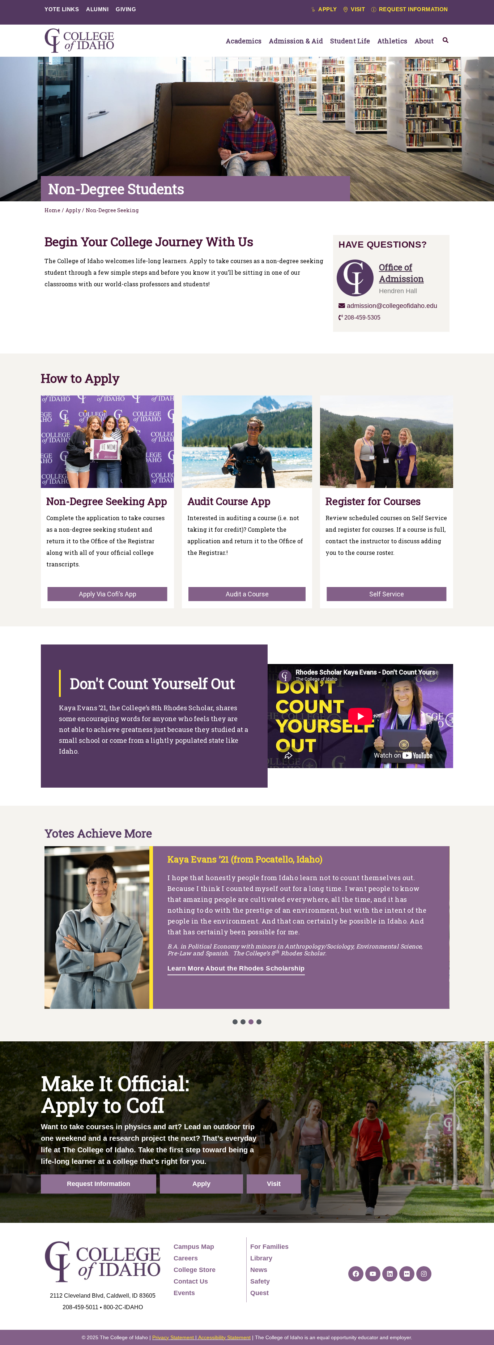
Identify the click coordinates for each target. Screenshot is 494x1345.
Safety (260, 1281)
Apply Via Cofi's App (107, 594)
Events (184, 1293)
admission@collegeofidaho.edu (391, 305)
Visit (274, 1183)
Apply (73, 210)
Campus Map (194, 1246)
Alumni (97, 9)
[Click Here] (445, 40)
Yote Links (61, 9)
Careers (186, 1258)
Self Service (386, 594)
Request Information (98, 1183)
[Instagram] (423, 1273)
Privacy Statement (173, 1337)
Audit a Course (247, 594)
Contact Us (191, 1281)
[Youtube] (372, 1273)
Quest (259, 1293)
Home (52, 210)
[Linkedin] (389, 1273)
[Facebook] (355, 1273)
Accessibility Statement (224, 1337)
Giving (126, 9)
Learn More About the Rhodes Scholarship (236, 968)
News (258, 1269)
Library (261, 1258)
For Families (269, 1246)
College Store (195, 1269)
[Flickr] (406, 1273)
